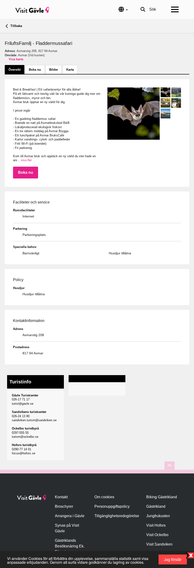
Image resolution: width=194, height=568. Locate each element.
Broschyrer (64, 506)
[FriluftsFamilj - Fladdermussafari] (133, 113)
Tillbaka (15, 26)
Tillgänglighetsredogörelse (116, 516)
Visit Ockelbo (157, 535)
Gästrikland (155, 506)
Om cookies (104, 497)
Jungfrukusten (158, 516)
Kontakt (61, 497)
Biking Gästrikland (161, 497)
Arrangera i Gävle (69, 516)
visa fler (26, 160)
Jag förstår (172, 559)
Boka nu (25, 172)
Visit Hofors (156, 525)
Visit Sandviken (159, 544)
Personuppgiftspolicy (112, 506)
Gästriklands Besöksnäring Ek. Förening (69, 546)
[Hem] (32, 9)
